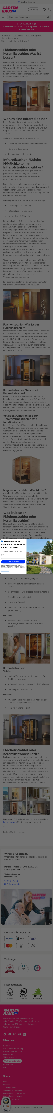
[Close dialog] (50, 541)
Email (2, 554)
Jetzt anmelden (13, 562)
